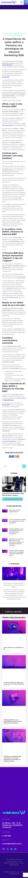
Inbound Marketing (14, 33)
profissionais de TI (13, 297)
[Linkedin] (3, 849)
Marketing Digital (17, 35)
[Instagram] (7, 849)
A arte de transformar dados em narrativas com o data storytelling (17, 521)
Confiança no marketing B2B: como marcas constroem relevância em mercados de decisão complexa (16, 542)
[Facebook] (11, 849)
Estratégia (6, 33)
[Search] (24, 466)
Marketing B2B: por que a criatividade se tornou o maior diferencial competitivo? (13, 721)
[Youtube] (15, 849)
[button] (10, 456)
